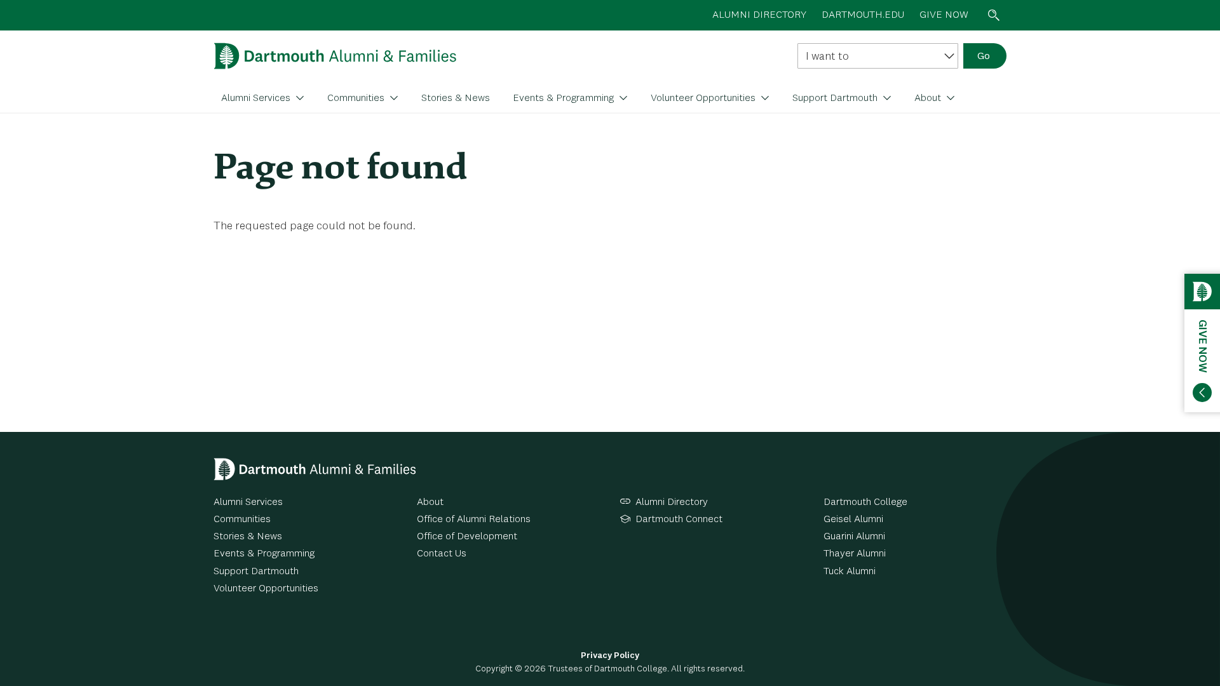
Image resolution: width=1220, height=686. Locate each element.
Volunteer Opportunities (704, 98)
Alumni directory (759, 15)
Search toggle (993, 15)
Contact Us (441, 554)
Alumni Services (257, 98)
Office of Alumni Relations (474, 519)
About (929, 98)
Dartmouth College (865, 502)
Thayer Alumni (855, 554)
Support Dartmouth (836, 98)
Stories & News (455, 98)
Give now (943, 15)
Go (983, 56)
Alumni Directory (671, 502)
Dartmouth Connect (678, 519)
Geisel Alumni (853, 519)
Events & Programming (564, 98)
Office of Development (467, 537)
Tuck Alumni (850, 572)
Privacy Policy (610, 655)
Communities (357, 98)
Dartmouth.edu (863, 15)
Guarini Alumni (854, 537)
